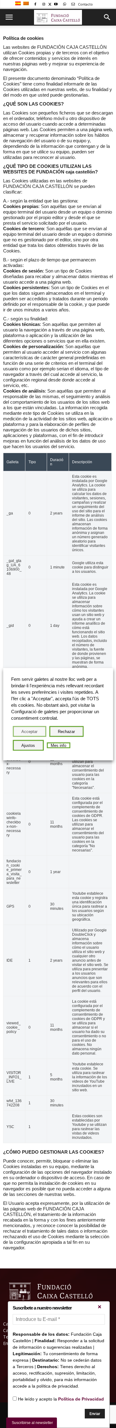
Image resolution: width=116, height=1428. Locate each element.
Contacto (85, 4)
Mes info (58, 745)
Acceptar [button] (29, 731)
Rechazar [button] (66, 731)
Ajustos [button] (28, 745)
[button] (107, 17)
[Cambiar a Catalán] (26, 4)
